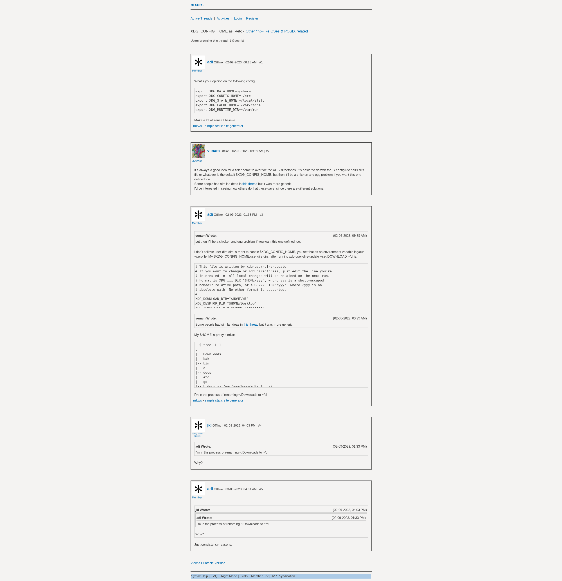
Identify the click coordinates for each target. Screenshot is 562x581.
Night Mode (229, 576)
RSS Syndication (283, 576)
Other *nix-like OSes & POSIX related (277, 31)
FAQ (214, 576)
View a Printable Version (208, 563)
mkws (197, 126)
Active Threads (201, 18)
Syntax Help (199, 576)
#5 (261, 489)
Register (252, 18)
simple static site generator (224, 126)
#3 (261, 214)
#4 (260, 425)
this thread (249, 184)
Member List (259, 576)
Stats (244, 576)
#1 (261, 62)
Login (238, 18)
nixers (197, 4)
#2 (268, 151)
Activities (223, 18)
